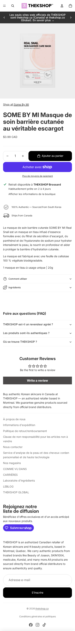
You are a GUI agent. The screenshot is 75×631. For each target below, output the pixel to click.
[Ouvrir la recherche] (12, 6)
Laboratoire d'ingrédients (19, 480)
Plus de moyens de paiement (37, 176)
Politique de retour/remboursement (25, 431)
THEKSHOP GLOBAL (16, 492)
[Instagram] (37, 625)
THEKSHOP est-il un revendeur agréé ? (28, 324)
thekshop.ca (42, 608)
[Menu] (4, 5)
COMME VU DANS (15, 469)
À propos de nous (14, 419)
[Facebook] (30, 625)
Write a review (37, 380)
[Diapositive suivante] (71, 17)
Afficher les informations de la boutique (32, 194)
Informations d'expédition (19, 425)
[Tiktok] (44, 625)
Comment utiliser (17, 278)
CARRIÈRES (10, 474)
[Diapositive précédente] (4, 17)
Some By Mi (21, 104)
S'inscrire (37, 592)
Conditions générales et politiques (37, 616)
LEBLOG (8, 486)
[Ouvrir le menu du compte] (62, 6)
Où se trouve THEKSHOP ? (20, 341)
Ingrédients (14, 287)
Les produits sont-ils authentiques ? (26, 333)
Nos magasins (12, 463)
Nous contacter (12, 447)
